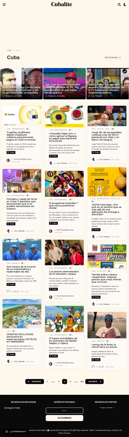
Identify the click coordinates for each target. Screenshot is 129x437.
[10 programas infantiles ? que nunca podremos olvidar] (64, 184)
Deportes (15, 263)
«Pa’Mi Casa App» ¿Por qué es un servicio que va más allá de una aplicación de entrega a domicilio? (106, 209)
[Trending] (124, 71)
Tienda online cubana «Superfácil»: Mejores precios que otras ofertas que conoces (106, 278)
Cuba (9, 129)
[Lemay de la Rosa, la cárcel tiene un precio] (107, 325)
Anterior (36, 382)
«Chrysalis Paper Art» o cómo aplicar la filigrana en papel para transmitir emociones (63, 137)
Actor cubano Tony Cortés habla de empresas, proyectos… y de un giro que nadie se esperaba (21, 90)
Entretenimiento (61, 199)
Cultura (100, 129)
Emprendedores (18, 129)
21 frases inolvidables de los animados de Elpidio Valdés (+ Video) (63, 341)
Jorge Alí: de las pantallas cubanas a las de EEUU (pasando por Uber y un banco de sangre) (107, 136)
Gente (107, 129)
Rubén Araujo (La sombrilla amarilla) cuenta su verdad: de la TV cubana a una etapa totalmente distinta (106, 88)
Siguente (92, 382)
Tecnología (115, 198)
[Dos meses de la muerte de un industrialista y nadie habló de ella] (22, 249)
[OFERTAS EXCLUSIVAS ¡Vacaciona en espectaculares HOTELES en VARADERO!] (22, 313)
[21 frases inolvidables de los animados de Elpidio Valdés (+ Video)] (64, 319)
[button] (4, 4)
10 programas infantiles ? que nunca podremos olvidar (63, 206)
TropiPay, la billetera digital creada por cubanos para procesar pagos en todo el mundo (21, 136)
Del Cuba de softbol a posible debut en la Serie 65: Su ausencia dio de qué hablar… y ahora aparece (63, 88)
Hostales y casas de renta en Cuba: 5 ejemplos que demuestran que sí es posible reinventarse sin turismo (22, 204)
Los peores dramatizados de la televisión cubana (64, 272)
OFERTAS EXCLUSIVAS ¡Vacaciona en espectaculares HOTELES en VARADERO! (22, 338)
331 (82, 382)
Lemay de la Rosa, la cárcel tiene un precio (104, 345)
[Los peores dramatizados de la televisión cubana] (64, 252)
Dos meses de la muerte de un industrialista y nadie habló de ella (21, 269)
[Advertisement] (64, 28)
